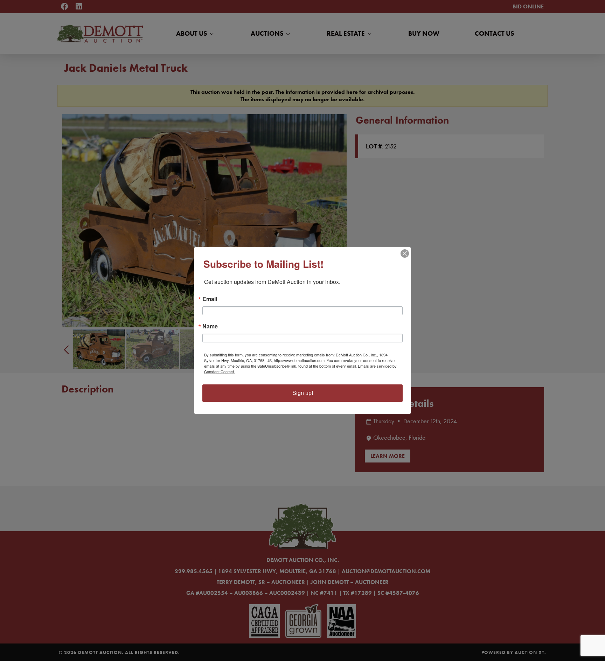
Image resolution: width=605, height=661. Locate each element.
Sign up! (302, 393)
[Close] (405, 253)
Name (210, 326)
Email (209, 299)
